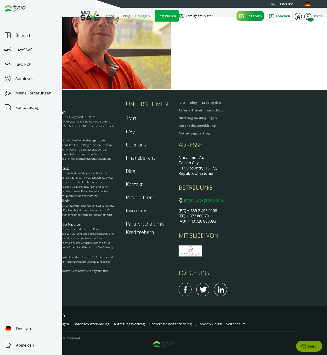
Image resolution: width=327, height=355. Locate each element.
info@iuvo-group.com (203, 200)
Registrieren (167, 16)
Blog (126, 16)
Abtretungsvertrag (194, 133)
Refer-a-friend (141, 197)
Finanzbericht (140, 158)
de (310, 4)
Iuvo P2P (23, 64)
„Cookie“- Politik (209, 323)
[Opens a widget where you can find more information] (309, 347)
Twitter (202, 289)
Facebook (185, 289)
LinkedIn (220, 289)
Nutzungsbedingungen (198, 118)
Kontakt (134, 184)
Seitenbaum (236, 323)
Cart (298, 16)
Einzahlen (254, 16)
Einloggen (142, 16)
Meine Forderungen (33, 93)
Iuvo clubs (136, 210)
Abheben (283, 16)
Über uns (136, 144)
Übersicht (24, 35)
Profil (307, 16)
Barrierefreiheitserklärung (170, 323)
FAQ (130, 131)
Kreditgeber (212, 102)
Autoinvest (25, 78)
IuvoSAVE (23, 49)
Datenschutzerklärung (197, 125)
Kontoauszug (27, 107)
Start (131, 118)
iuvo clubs (215, 110)
